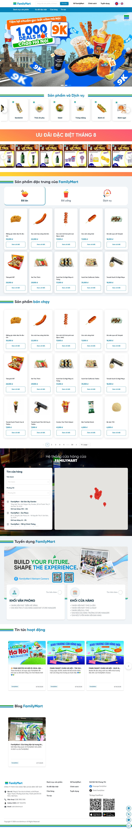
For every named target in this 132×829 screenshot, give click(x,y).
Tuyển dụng (105, 3)
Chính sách (92, 3)
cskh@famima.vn (17, 807)
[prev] (3, 50)
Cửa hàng (54, 10)
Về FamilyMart (78, 3)
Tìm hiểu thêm (51, 592)
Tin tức (63, 10)
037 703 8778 (21, 803)
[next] (128, 50)
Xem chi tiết (16, 244)
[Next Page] (76, 444)
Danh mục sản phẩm (54, 782)
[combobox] (27, 481)
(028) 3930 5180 (20, 799)
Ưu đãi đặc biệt (41, 10)
